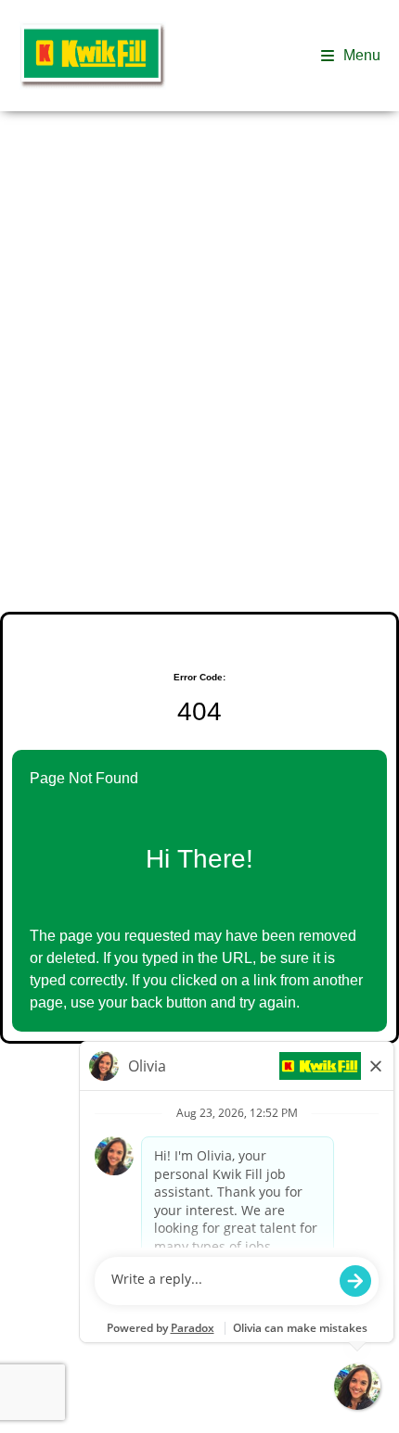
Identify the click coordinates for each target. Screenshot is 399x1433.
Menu (361, 55)
